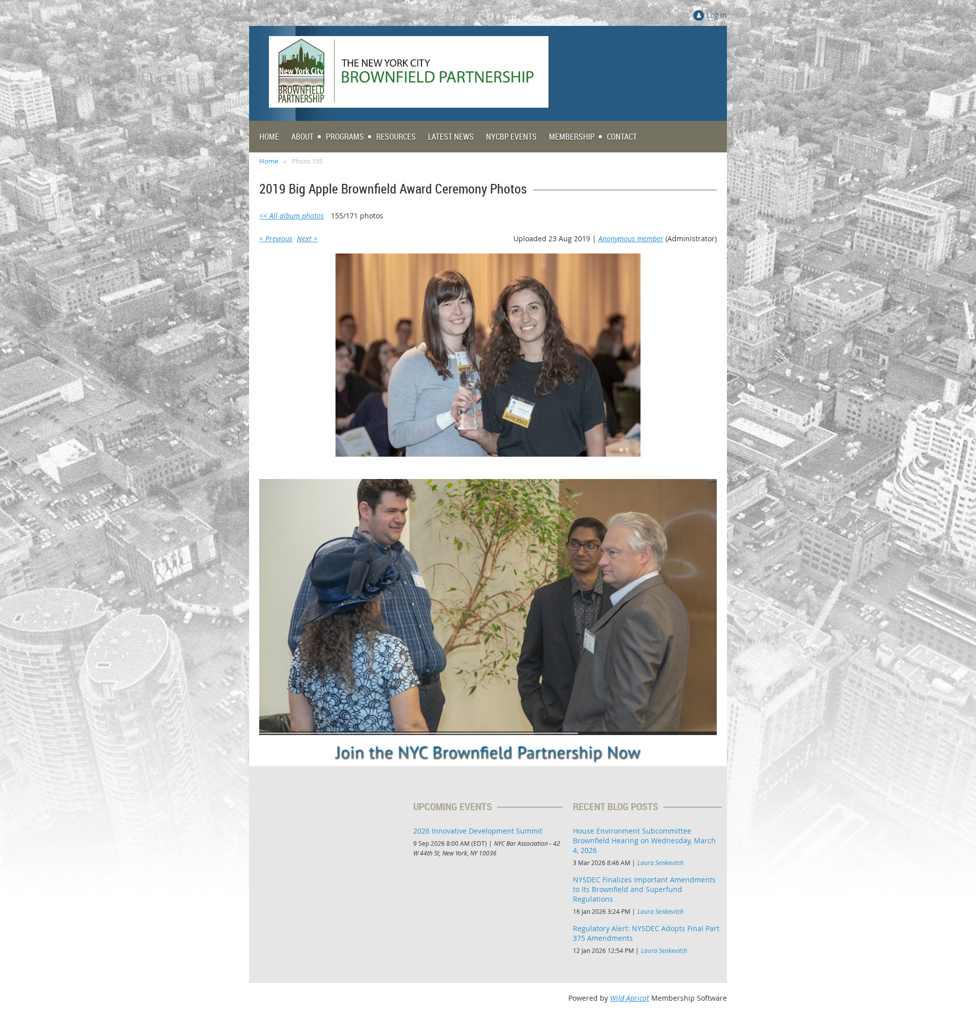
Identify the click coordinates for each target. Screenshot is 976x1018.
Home (268, 161)
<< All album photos (291, 215)
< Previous (275, 238)
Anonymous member (630, 238)
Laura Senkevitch (660, 862)
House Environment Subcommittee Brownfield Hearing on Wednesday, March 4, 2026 (644, 840)
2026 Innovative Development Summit (477, 831)
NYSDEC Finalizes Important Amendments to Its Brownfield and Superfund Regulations (644, 889)
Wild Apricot (629, 998)
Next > (307, 238)
